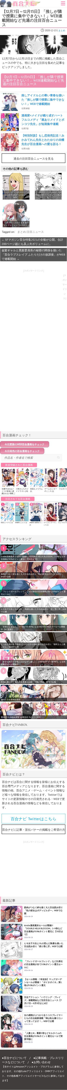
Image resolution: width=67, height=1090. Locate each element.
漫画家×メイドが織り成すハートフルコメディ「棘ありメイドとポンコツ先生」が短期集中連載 (42, 120)
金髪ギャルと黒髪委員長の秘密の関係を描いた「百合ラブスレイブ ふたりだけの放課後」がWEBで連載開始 (33, 254)
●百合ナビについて (14, 1058)
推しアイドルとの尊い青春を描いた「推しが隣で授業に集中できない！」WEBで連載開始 (42, 99)
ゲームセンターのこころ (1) (50, 490)
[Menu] (63, 4)
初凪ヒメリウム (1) (7, 522)
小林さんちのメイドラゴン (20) (22, 490)
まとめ (61, 30)
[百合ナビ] (20, 2)
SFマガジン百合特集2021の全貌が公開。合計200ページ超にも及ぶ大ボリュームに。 (32, 242)
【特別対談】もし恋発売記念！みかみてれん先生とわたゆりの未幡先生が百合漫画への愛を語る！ (42, 140)
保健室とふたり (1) (21, 522)
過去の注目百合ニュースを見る (34, 158)
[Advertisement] (34, 403)
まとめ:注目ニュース (30, 232)
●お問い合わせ (41, 1062)
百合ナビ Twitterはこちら (33, 818)
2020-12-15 (51, 30)
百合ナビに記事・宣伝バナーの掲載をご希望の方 (33, 829)
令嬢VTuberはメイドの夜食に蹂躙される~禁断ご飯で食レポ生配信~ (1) (8, 493)
